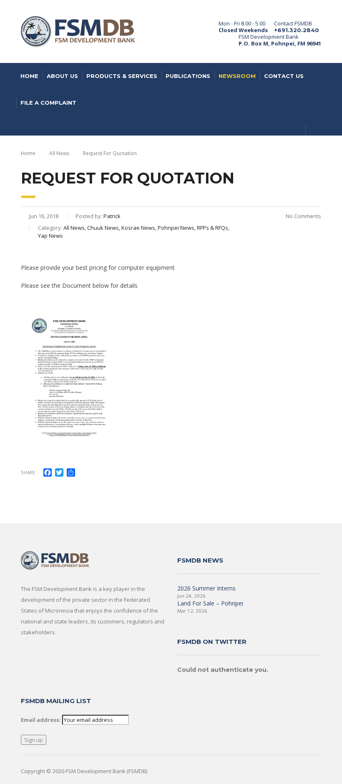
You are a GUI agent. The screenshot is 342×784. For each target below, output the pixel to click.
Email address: (41, 720)
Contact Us (284, 76)
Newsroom (237, 76)
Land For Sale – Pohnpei (210, 603)
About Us (62, 76)
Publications (188, 76)
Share (28, 472)
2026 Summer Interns (206, 588)
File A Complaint (48, 102)
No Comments (302, 216)
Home (29, 76)
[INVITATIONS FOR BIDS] (69, 381)
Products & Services (121, 76)
